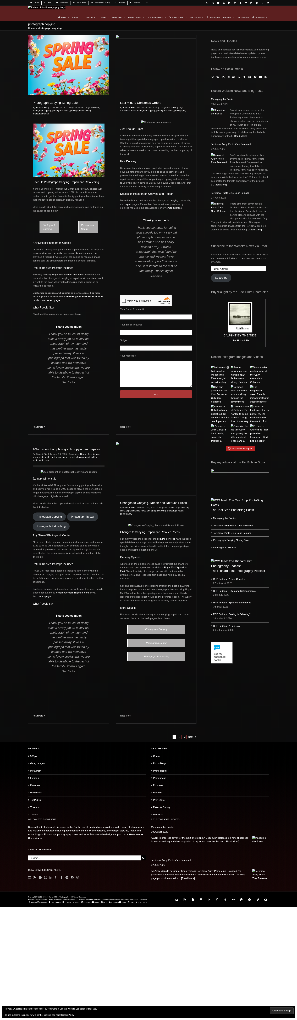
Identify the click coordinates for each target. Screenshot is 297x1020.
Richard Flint (41, 107)
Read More (38, 427)
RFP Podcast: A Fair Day (226, 626)
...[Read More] (231, 841)
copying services (166, 538)
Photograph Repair (82, 516)
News (81, 107)
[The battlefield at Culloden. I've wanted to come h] (240, 414)
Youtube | (115, 902)
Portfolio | (67, 899)
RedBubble (36, 792)
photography (38, 114)
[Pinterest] (239, 77)
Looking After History (224, 547)
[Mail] (212, 77)
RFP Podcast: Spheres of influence (232, 602)
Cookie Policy (67, 1015)
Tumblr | (97, 902)
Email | (132, 902)
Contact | (136, 899)
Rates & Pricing (161, 807)
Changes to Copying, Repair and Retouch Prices (153, 503)
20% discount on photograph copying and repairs (66, 449)
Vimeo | (124, 902)
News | (60, 899)
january (96, 454)
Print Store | (101, 899)
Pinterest (35, 785)
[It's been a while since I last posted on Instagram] (259, 433)
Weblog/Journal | (89, 899)
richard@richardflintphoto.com (84, 296)
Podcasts (158, 785)
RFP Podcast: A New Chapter (229, 579)
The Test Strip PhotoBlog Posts (232, 510)
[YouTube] (260, 77)
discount (95, 107)
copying (174, 200)
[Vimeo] (255, 77)
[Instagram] (228, 77)
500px (33, 756)
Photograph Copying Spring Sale (55, 102)
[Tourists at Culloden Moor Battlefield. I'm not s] (220, 414)
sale (47, 114)
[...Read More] (239, 136)
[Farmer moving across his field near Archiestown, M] (240, 375)
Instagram (35, 770)
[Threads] (265, 77)
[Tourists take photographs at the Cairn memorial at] (259, 375)
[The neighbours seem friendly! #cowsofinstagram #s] (259, 394)
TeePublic (35, 799)
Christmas (125, 110)
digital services (133, 511)
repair (128, 204)
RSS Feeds (142, 902)
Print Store (159, 799)
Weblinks (158, 814)
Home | (31, 899)
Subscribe (221, 277)
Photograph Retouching (51, 526)
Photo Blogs (159, 763)
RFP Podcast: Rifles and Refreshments (234, 591)
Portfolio (157, 792)
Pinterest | (87, 902)
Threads (34, 807)
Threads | (76, 902)
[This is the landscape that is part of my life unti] (259, 414)
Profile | (45, 899)
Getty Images (37, 763)
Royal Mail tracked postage (67, 274)
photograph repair (60, 110)
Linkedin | (68, 902)
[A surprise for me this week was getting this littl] (240, 433)
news (133, 110)
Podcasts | (120, 899)
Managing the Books (222, 99)
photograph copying (42, 110)
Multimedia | (111, 899)
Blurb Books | (56, 902)
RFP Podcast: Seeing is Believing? (232, 614)
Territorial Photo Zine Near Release (230, 192)
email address (174, 207)
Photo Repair (160, 770)
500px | (33, 902)
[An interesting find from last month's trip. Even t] (220, 375)
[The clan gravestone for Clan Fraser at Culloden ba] (220, 394)
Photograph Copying (49, 516)
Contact (157, 756)
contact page (52, 300)
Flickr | (106, 902)
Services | (53, 899)
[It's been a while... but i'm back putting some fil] (220, 433)
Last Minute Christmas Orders (140, 102)
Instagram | (44, 902)
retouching (185, 200)
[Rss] (217, 77)
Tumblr (34, 814)
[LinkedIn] (233, 77)
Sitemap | (38, 899)
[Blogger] (223, 77)
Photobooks (159, 778)
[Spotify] (249, 77)
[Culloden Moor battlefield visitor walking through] (240, 394)
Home (31, 28)
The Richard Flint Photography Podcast (238, 571)
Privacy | (128, 899)
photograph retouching (80, 110)
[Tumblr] (244, 77)
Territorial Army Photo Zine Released (231, 144)
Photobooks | (76, 899)
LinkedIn (35, 778)
